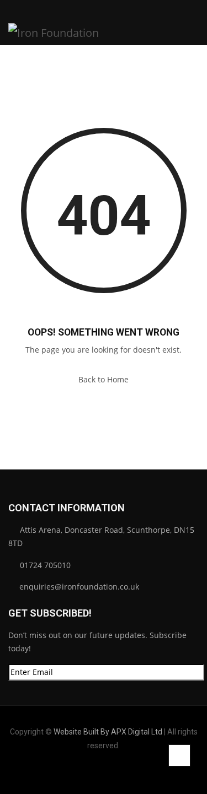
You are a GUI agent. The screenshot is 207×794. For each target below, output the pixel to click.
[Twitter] (112, 771)
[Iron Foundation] (53, 22)
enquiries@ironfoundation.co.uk (78, 586)
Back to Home (103, 379)
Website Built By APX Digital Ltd (108, 731)
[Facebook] (95, 771)
